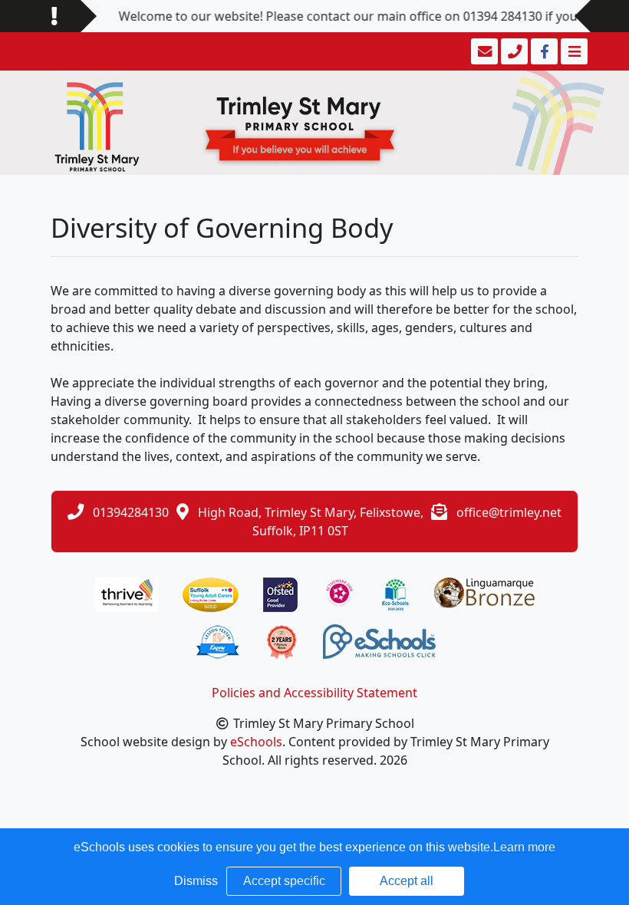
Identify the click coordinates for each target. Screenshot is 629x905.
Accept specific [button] (284, 880)
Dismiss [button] (196, 880)
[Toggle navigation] (573, 51)
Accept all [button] (406, 880)
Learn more (524, 847)
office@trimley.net (508, 512)
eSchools (256, 741)
